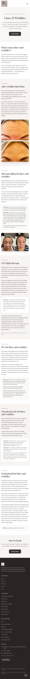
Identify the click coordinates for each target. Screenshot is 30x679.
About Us (3, 581)
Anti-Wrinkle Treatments (7, 596)
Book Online (15, 33)
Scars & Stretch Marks (6, 632)
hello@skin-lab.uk (7, 653)
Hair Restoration (5, 611)
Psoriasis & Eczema (5, 639)
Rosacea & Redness (6, 624)
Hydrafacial (4, 601)
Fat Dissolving (4, 609)
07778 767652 (6, 650)
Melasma (3, 626)
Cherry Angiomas (5, 637)
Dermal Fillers (4, 598)
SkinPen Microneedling (6, 604)
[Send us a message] (26, 675)
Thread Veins (4, 634)
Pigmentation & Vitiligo (6, 629)
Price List (3, 583)
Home (2, 578)
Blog (2, 589)
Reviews (3, 586)
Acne (2, 621)
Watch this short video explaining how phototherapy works (13, 333)
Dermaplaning (4, 606)
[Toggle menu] (27, 3)
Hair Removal (4, 614)
